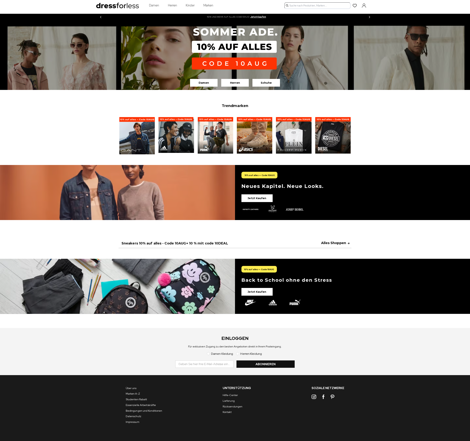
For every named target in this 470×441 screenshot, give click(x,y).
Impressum (132, 422)
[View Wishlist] (355, 5)
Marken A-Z (133, 393)
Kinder (190, 5)
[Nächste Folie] (369, 17)
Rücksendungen (232, 406)
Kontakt (227, 412)
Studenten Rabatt (136, 399)
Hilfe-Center (230, 395)
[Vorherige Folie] (100, 17)
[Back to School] (235, 286)
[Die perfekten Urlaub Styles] (235, 192)
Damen (154, 5)
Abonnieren (266, 364)
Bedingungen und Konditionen (144, 410)
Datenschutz (133, 416)
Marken (208, 5)
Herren (172, 5)
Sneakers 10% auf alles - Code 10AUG (175, 243)
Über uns (131, 388)
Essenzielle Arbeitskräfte (141, 405)
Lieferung (229, 400)
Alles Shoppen (335, 243)
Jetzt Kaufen (258, 16)
